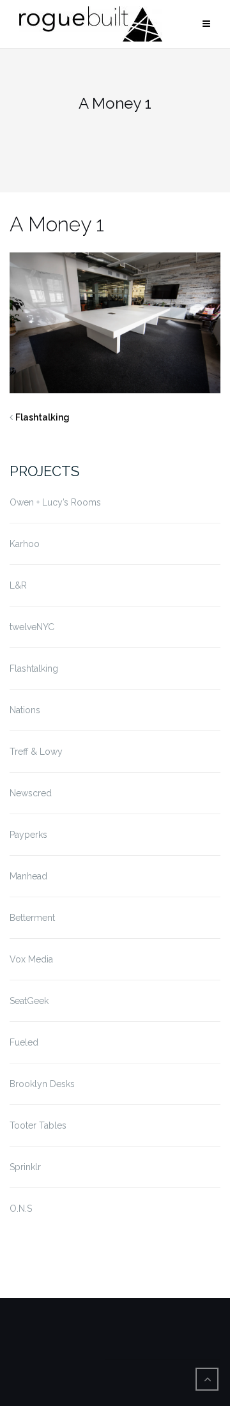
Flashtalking (42, 417)
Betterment (32, 918)
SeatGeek (29, 1001)
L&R (18, 585)
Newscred (31, 793)
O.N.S (21, 1208)
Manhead (28, 876)
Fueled (24, 1042)
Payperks (28, 835)
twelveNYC (32, 627)
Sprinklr (25, 1167)
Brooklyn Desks (42, 1084)
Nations (25, 710)
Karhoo (25, 544)
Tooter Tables (38, 1125)
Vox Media (31, 959)
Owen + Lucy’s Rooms (55, 502)
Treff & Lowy (36, 751)
